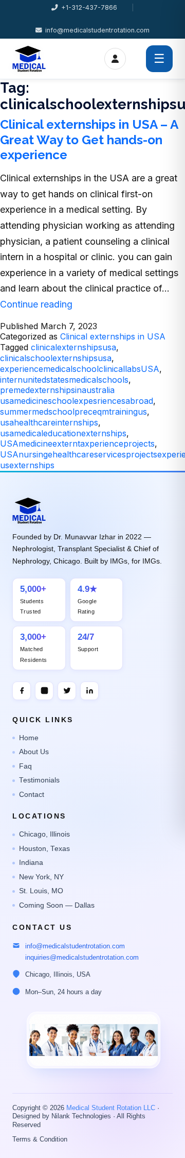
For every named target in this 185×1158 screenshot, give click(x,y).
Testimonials (39, 780)
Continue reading (36, 304)
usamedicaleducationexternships (63, 433)
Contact (31, 794)
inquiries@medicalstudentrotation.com (82, 957)
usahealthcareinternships (49, 422)
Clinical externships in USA (112, 336)
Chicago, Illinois (44, 834)
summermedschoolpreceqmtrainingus (73, 411)
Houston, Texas (44, 849)
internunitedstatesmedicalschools (64, 379)
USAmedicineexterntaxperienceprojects (77, 443)
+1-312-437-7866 (89, 7)
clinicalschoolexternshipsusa (56, 358)
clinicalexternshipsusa (73, 347)
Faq (25, 766)
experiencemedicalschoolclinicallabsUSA (79, 369)
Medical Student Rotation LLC (110, 1108)
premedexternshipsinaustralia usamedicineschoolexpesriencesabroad (76, 395)
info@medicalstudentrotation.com (97, 30)
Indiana (31, 862)
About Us (34, 752)
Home (29, 738)
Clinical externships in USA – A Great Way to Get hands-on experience (89, 139)
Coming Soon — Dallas (57, 905)
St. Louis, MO (41, 891)
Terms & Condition (39, 1139)
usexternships (27, 465)
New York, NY (41, 877)
